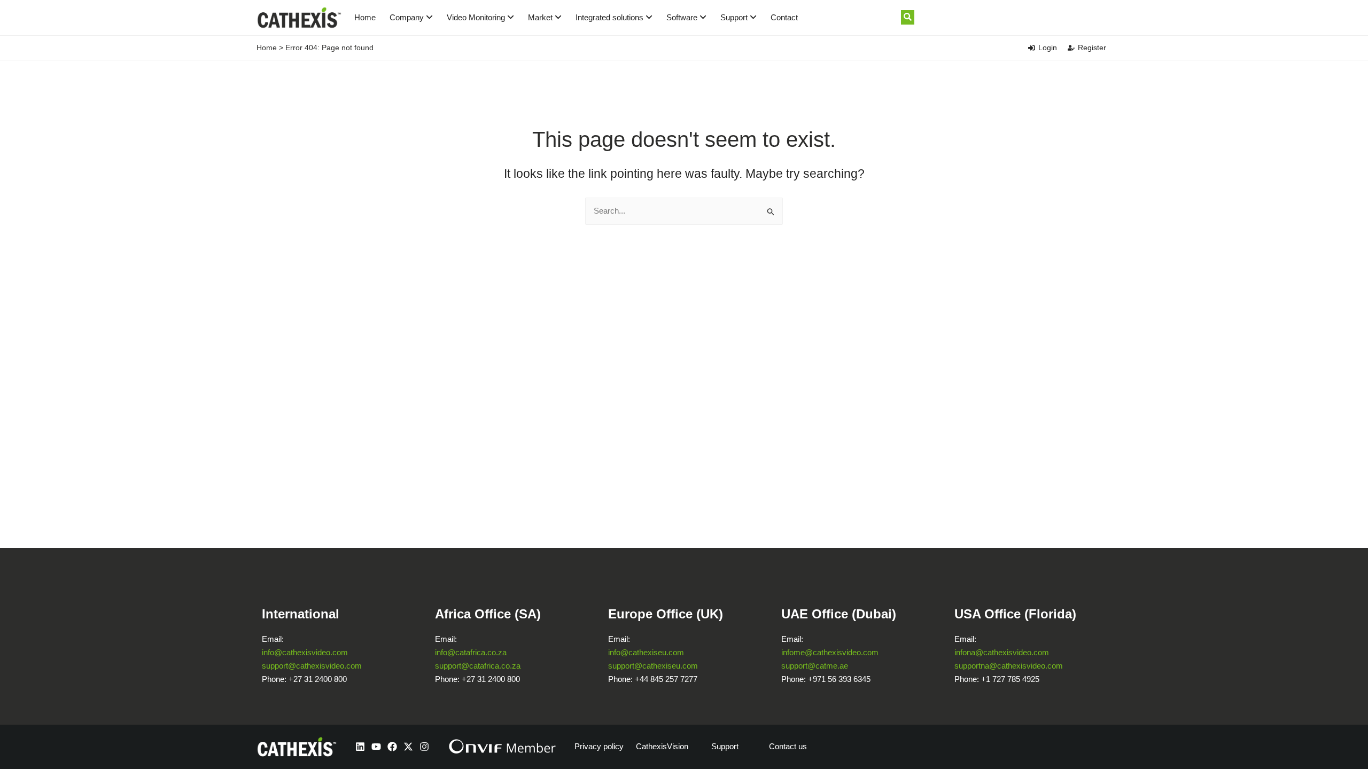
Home (365, 17)
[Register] (1071, 47)
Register (1092, 47)
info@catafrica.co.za (471, 652)
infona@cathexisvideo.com (1001, 652)
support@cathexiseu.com (653, 665)
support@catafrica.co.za (477, 665)
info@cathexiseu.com (646, 652)
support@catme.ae (814, 665)
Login (1047, 47)
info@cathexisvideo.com (305, 652)
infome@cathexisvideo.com (830, 652)
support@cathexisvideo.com (312, 665)
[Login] (1031, 47)
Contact (784, 17)
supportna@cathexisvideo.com (1008, 665)
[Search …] (907, 17)
